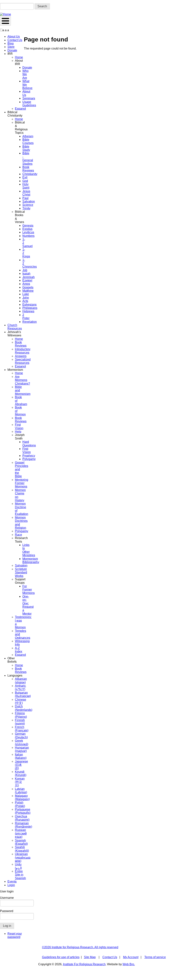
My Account (130, 957)
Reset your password (14, 935)
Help (18, 431)
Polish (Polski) (20, 804)
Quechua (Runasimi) (22, 818)
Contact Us (14, 40)
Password (6, 911)
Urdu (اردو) (18, 866)
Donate (12, 50)
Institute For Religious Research (84, 964)
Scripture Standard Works (21, 572)
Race (18, 534)
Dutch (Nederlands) (23, 708)
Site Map (90, 957)
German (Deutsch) (21, 735)
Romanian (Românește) (23, 825)
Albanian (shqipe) (21, 680)
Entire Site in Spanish (20, 875)
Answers (20, 356)
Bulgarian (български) (23, 694)
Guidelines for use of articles (60, 957)
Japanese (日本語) (21, 765)
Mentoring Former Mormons (21, 483)
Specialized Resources (23, 361)
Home (19, 57)
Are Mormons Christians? (22, 380)
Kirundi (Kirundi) (20, 773)
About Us (13, 36)
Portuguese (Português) (22, 811)
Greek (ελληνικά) (21, 742)
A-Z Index (18, 649)
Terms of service (155, 957)
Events (12, 881)
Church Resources (14, 326)
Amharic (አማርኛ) (20, 687)
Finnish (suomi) (20, 722)
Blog (10, 43)
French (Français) (21, 728)
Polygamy (21, 531)
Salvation (21, 565)
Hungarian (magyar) (22, 749)
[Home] (5, 14)
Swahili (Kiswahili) (22, 849)
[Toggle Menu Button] (5, 21)
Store (11, 46)
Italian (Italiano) (20, 756)
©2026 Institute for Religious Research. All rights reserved (80, 947)
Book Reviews (20, 344)
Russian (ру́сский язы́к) (21, 833)
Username (7, 897)
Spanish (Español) (21, 842)
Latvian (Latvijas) (21, 790)
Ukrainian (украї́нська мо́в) (22, 857)
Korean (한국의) (20, 782)
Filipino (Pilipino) (21, 715)
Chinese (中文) (20, 701)
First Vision (19, 426)
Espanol (20, 108)
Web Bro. (129, 964)
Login (11, 885)
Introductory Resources (22, 351)
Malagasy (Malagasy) (22, 797)
